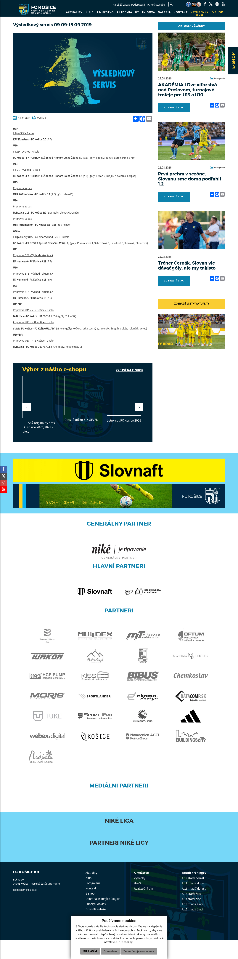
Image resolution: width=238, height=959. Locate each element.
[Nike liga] (194, 4)
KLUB (90, 12)
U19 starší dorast (193, 878)
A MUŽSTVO (105, 12)
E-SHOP (233, 60)
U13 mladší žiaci (192, 904)
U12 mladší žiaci (192, 909)
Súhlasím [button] (90, 951)
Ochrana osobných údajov (103, 899)
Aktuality (91, 873)
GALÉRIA (164, 12)
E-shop (90, 893)
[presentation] (26, 407)
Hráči (137, 883)
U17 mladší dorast (194, 883)
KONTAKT (181, 12)
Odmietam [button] (110, 951)
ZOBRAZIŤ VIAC (174, 107)
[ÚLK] (188, 4)
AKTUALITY (74, 12)
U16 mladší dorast (194, 888)
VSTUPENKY (199, 13)
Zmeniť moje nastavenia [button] (138, 951)
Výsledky (139, 878)
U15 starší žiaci (192, 894)
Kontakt (91, 888)
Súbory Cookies (96, 904)
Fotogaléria (93, 883)
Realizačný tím (143, 888)
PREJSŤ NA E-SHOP (129, 370)
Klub (88, 878)
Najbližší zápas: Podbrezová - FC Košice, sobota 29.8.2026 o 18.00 (122, 5)
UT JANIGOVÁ (145, 12)
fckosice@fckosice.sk (25, 890)
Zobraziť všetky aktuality (191, 303)
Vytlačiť (41, 118)
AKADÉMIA (124, 12)
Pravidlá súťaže (96, 909)
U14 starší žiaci (192, 899)
